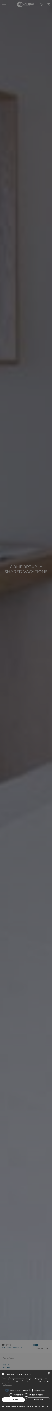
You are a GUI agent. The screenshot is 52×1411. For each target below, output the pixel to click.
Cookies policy (7, 1386)
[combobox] (49, 1373)
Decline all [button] (38, 1400)
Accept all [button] (13, 1400)
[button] (26, 1406)
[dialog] (26, 1390)
